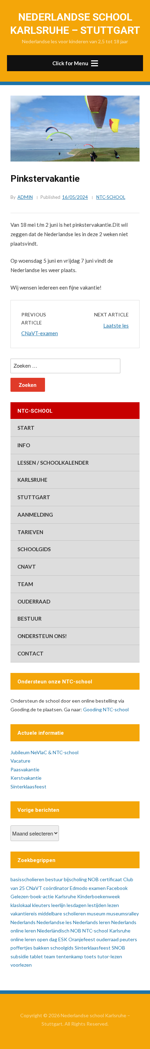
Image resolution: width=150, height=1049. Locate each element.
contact (30, 653)
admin (25, 197)
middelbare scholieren (62, 913)
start (26, 428)
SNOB (118, 948)
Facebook (117, 888)
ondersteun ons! (42, 636)
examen (97, 888)
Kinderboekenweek (98, 896)
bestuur (29, 618)
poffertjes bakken (29, 948)
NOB (75, 931)
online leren (23, 939)
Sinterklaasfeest (28, 786)
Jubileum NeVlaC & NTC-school (44, 752)
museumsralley (122, 913)
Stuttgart (33, 497)
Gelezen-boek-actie (32, 896)
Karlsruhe (32, 480)
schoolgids (34, 549)
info (23, 445)
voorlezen (21, 965)
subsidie (19, 956)
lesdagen (77, 905)
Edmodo (79, 888)
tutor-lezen (109, 956)
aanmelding (35, 514)
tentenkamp (69, 956)
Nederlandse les (54, 922)
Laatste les (116, 325)
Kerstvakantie (26, 778)
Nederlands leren (91, 922)
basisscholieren (27, 879)
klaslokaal (20, 905)
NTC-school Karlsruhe (106, 931)
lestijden (97, 905)
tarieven (30, 532)
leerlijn (58, 905)
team (25, 584)
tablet (36, 956)
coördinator (56, 888)
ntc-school (110, 197)
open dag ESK (52, 939)
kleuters (41, 905)
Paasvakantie (24, 769)
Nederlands (23, 922)
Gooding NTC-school (106, 709)
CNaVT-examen (39, 333)
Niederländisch (53, 931)
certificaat (111, 879)
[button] (75, 63)
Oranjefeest (81, 939)
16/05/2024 (75, 197)
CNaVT (26, 566)
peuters (128, 939)
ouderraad (33, 601)
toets (90, 956)
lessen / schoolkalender (53, 462)
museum (96, 913)
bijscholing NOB (81, 879)
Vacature (20, 761)
